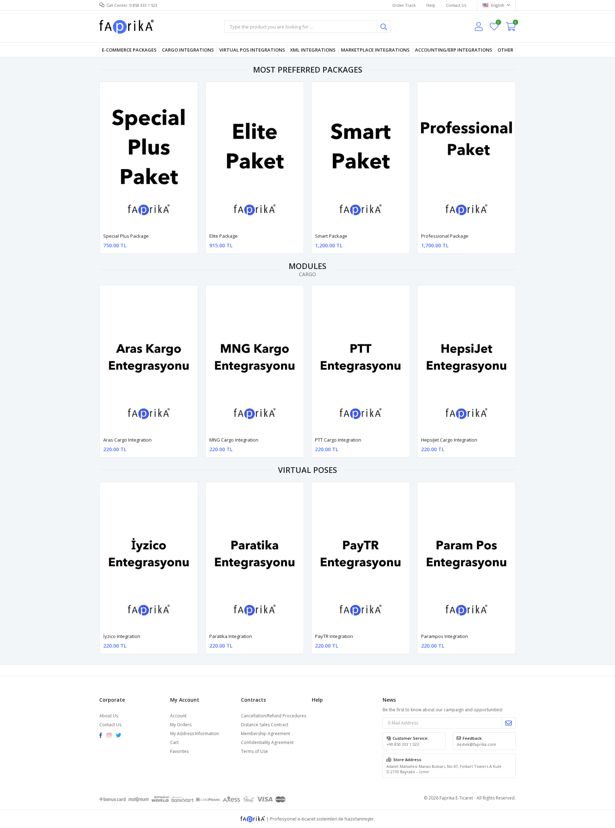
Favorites (498, 23)
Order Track (404, 5)
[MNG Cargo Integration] (255, 358)
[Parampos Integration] (466, 555)
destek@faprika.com (476, 744)
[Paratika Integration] (255, 555)
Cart (174, 742)
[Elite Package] (255, 155)
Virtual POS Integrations (252, 50)
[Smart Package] (360, 155)
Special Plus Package (126, 236)
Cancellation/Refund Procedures (273, 716)
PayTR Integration (334, 636)
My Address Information (194, 734)
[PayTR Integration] (360, 555)
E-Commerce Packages (129, 50)
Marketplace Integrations (375, 50)
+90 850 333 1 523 (403, 744)
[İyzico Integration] (149, 555)
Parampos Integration (444, 636)
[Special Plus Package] (149, 155)
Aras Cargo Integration (127, 440)
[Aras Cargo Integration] (149, 358)
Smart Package (331, 236)
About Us (108, 716)
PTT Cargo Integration (338, 440)
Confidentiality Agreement (267, 742)
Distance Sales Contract (264, 725)
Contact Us (456, 5)
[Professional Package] (466, 155)
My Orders (180, 725)
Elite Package (223, 236)
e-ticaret (306, 818)
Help (430, 5)
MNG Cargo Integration (233, 440)
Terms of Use (254, 751)
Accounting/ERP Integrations (453, 50)
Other (505, 50)
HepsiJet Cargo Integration (449, 440)
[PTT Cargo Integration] (360, 358)
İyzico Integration (121, 636)
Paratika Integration (230, 636)
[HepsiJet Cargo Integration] (466, 358)
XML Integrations (313, 50)
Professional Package (444, 236)
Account (178, 716)
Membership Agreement (265, 734)
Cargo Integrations (188, 50)
